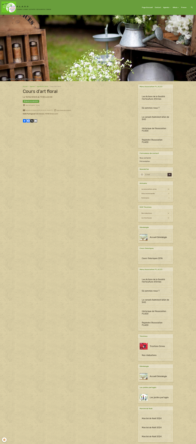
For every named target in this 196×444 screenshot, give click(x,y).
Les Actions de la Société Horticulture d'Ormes (153, 97)
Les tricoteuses (146, 218)
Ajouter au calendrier (31, 101)
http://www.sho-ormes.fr (64, 110)
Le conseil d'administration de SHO (155, 118)
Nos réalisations (146, 213)
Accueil (25, 86)
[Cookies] (4, 439)
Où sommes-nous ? (150, 108)
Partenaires (155, 198)
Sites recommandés (155, 193)
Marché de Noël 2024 (152, 418)
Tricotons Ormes (157, 346)
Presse (183, 7)
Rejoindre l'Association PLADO (152, 141)
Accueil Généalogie (158, 237)
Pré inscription (145, 161)
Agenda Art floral (42, 86)
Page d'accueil (147, 7)
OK (169, 174)
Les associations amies (155, 189)
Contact (158, 7)
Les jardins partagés (159, 397)
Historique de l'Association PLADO (154, 129)
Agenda (166, 7)
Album (175, 7)
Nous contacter (145, 158)
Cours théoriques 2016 (152, 258)
